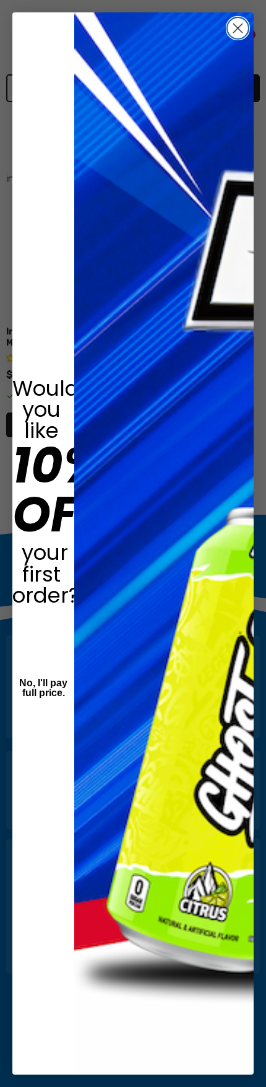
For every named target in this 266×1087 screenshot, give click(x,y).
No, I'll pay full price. (43, 688)
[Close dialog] (238, 28)
